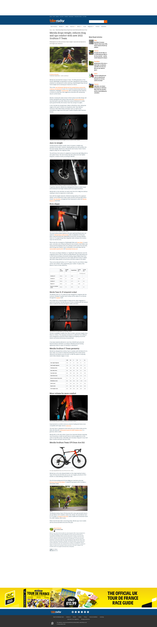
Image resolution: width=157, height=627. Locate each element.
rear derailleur (57, 199)
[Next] (85, 126)
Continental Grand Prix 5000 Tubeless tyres (71, 430)
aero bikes (80, 242)
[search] (105, 21)
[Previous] (52, 126)
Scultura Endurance (79, 99)
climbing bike (64, 90)
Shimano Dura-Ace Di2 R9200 (57, 482)
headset (58, 297)
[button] (69, 127)
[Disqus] (70, 570)
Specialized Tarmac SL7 (72, 249)
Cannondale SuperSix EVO (56, 249)
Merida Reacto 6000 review (61, 235)
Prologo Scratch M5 (63, 516)
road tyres (68, 425)
